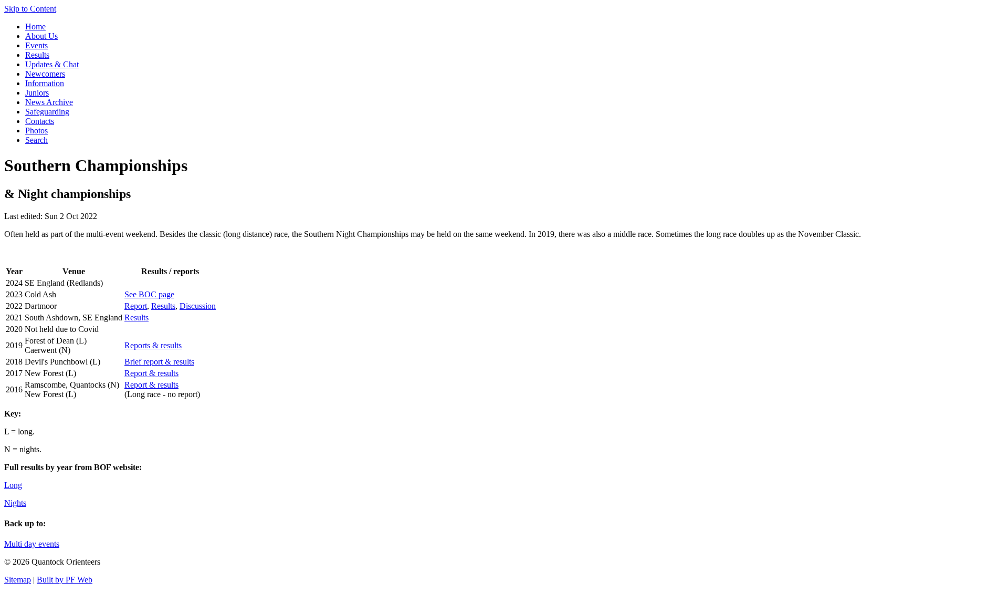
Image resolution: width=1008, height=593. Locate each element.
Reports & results (153, 345)
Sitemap (17, 579)
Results (37, 54)
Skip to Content (30, 8)
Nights (15, 502)
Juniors (37, 92)
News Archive (49, 102)
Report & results (151, 373)
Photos (36, 130)
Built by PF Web (64, 579)
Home (35, 26)
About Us (41, 36)
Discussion (198, 305)
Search (36, 140)
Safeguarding (47, 111)
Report (135, 305)
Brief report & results (159, 361)
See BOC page (149, 294)
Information (44, 83)
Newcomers (45, 73)
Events (36, 45)
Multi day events (31, 543)
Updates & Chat (52, 64)
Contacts (39, 121)
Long (13, 485)
